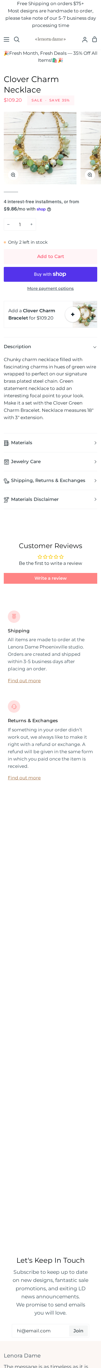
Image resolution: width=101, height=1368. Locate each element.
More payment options (50, 288)
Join (78, 1330)
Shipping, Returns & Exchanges (48, 480)
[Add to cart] (73, 314)
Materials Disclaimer (35, 499)
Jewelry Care (26, 461)
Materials (21, 442)
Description (17, 346)
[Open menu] (5, 39)
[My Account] (83, 39)
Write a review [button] (50, 578)
